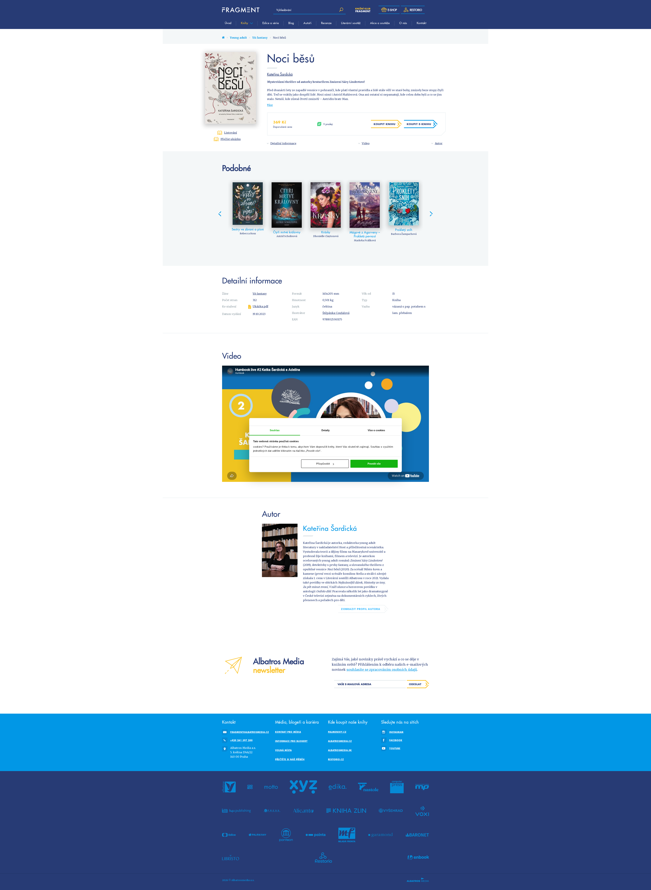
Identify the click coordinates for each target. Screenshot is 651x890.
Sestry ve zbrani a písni (248, 229)
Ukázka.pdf (260, 306)
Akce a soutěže (380, 23)
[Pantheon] (286, 835)
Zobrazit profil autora (360, 609)
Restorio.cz (336, 759)
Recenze (326, 23)
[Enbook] (418, 857)
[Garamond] (380, 835)
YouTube (394, 748)
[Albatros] (229, 787)
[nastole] (368, 787)
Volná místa (283, 750)
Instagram (396, 732)
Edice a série (270, 23)
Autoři (307, 23)
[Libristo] (230, 857)
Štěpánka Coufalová (335, 313)
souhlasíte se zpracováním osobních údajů (382, 670)
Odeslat (415, 684)
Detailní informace (283, 143)
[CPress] (271, 811)
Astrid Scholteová (287, 236)
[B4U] (236, 811)
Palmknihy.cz (337, 731)
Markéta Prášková (365, 240)
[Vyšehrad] (391, 811)
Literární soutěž (351, 23)
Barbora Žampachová (404, 234)
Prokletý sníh (403, 230)
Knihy (245, 23)
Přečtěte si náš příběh (290, 759)
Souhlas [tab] (275, 430)
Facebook (395, 740)
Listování (230, 132)
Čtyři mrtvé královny (286, 232)
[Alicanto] (303, 811)
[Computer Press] (397, 787)
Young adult (238, 37)
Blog (291, 23)
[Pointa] (316, 835)
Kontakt (421, 23)
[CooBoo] (250, 787)
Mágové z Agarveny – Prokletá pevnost (365, 234)
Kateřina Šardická (280, 74)
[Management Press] (422, 787)
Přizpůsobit (323, 463)
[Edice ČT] (229, 835)
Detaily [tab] (325, 430)
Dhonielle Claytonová (325, 236)
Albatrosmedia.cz (340, 741)
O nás (403, 23)
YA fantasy (260, 37)
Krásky (325, 232)
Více (270, 105)
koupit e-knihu (419, 124)
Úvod (228, 23)
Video (366, 143)
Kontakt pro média (288, 731)
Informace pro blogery (291, 741)
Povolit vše (374, 463)
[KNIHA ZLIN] (346, 811)
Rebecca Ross (248, 233)
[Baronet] (417, 835)
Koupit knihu (385, 124)
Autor (438, 143)
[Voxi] (422, 811)
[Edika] (337, 787)
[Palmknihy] (257, 835)
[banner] (240, 9)
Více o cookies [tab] (376, 430)
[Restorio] (323, 857)
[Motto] (271, 787)
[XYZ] (303, 787)
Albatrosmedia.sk (340, 750)
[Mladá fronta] (346, 835)
